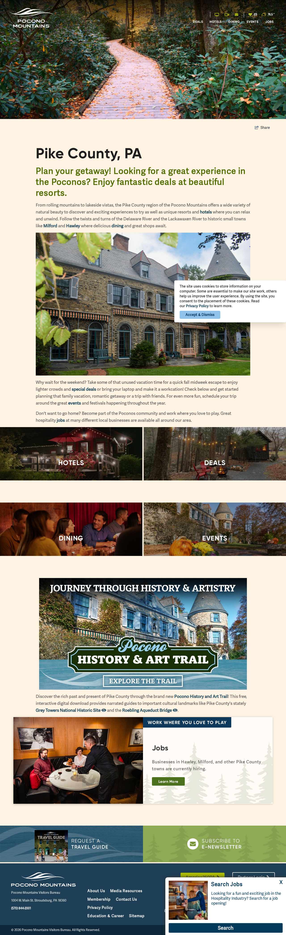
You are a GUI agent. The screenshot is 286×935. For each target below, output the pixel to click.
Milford (50, 226)
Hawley (73, 226)
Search (225, 928)
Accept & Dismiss (199, 314)
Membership (99, 899)
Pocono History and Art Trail (201, 696)
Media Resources (126, 890)
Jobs (269, 22)
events (74, 403)
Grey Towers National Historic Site (68, 710)
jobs (61, 420)
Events (253, 22)
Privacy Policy (100, 907)
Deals (198, 22)
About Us (96, 890)
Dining (234, 22)
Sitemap (137, 915)
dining (117, 226)
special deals (84, 389)
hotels (206, 212)
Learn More (168, 781)
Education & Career (105, 915)
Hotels (216, 22)
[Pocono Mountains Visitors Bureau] (31, 18)
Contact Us (126, 899)
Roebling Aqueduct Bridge (147, 710)
